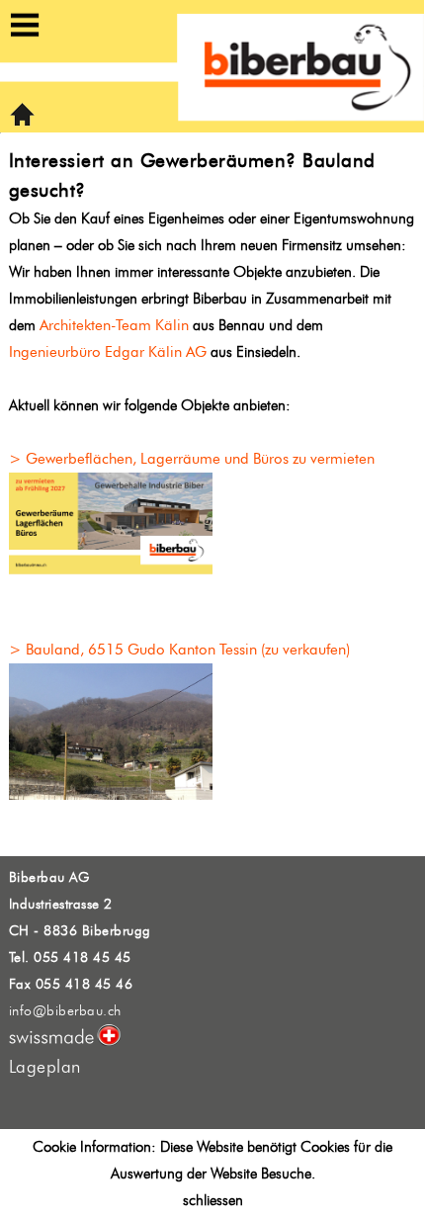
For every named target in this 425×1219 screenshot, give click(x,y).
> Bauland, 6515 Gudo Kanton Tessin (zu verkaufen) (179, 649)
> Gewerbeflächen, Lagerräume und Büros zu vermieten (192, 459)
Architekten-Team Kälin (114, 325)
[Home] (22, 122)
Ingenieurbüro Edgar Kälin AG (108, 352)
